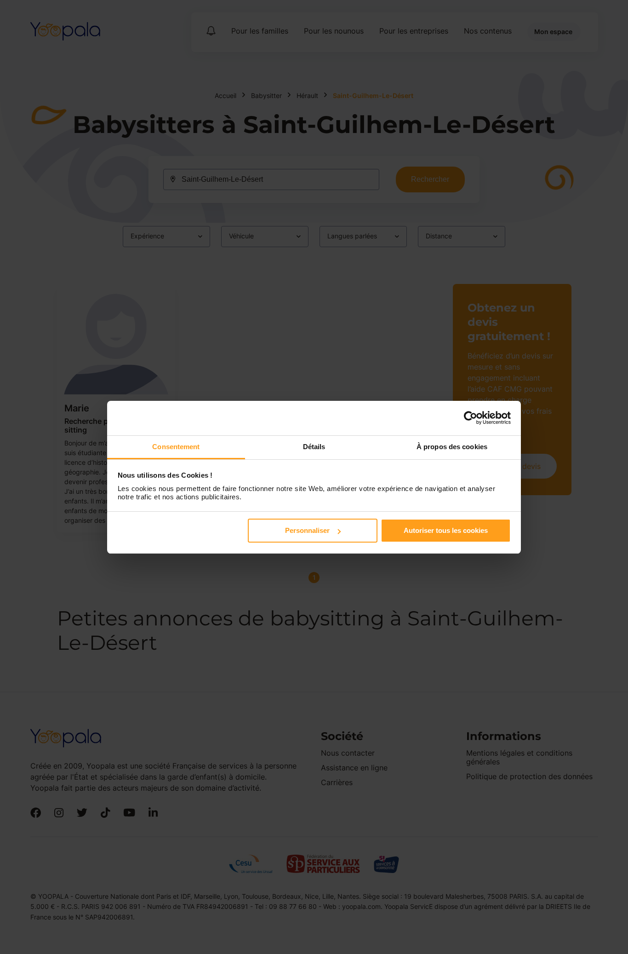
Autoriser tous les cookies (446, 530)
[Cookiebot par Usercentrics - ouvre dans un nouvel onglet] (470, 418)
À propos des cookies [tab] (452, 447)
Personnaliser (307, 530)
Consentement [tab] (176, 447)
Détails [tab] (314, 447)
